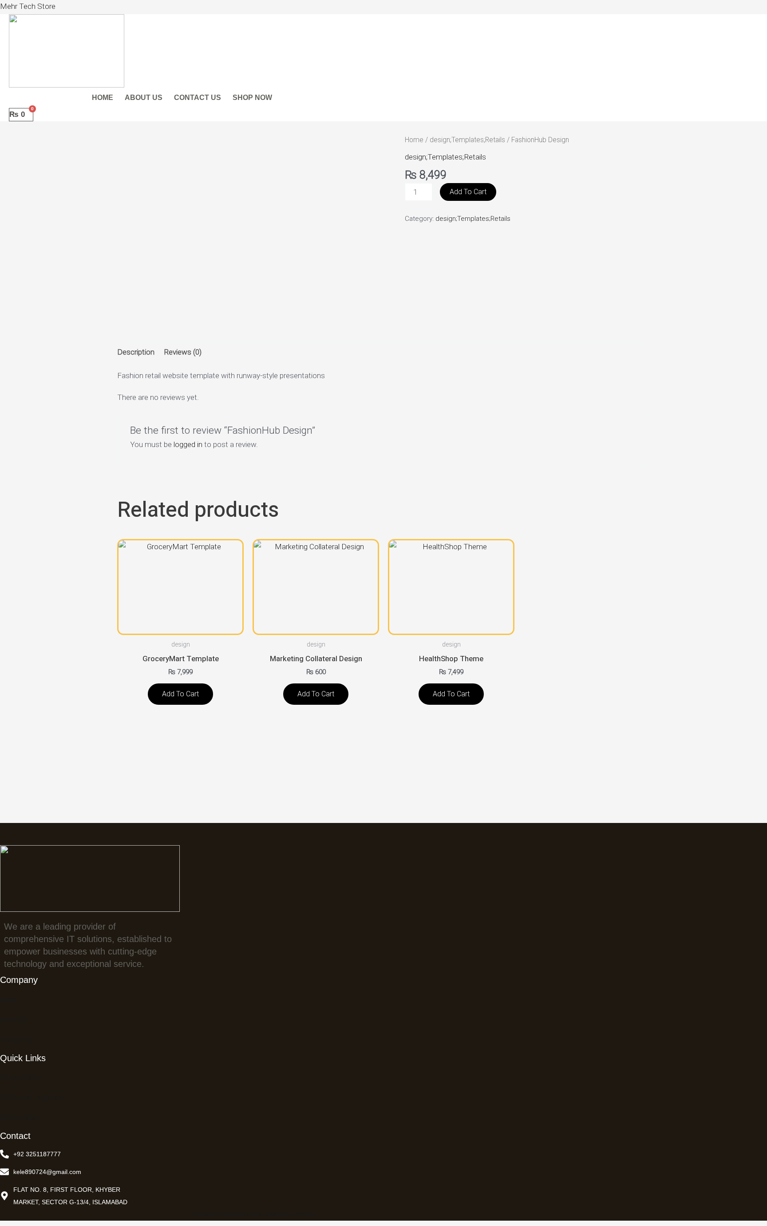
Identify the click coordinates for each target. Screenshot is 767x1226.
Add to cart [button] (180, 694)
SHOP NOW (252, 97)
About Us (13, 1019)
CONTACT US (197, 97)
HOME (102, 97)
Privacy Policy (20, 1077)
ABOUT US (143, 97)
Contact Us (16, 1039)
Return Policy (19, 1117)
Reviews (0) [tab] (183, 351)
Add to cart (468, 192)
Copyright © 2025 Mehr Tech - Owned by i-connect (253, 1214)
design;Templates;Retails (467, 140)
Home (414, 140)
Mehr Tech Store (27, 6)
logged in (188, 444)
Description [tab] (135, 351)
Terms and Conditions (33, 1097)
